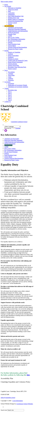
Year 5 (10, 98)
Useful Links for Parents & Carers (17, 60)
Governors (7, 82)
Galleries (10, 78)
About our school (13, 9)
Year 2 (10, 93)
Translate (17, 128)
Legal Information (17, 400)
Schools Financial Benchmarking (17, 47)
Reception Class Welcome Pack (17, 67)
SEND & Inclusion (13, 32)
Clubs (9, 77)
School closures (12, 64)
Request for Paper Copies (15, 49)
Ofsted (10, 24)
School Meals (12, 45)
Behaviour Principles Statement (17, 29)
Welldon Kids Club (13, 18)
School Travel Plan (13, 65)
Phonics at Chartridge (14, 52)
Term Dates (11, 75)
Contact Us (7, 101)
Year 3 (10, 95)
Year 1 (10, 91)
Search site (4, 410)
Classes (6, 88)
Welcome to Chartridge (14, 8)
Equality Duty (12, 34)
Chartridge (19, 122)
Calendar (10, 73)
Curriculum (11, 13)
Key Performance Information (16, 39)
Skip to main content (7, 1)
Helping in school (13, 59)
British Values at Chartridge (16, 19)
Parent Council (12, 68)
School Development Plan (15, 21)
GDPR (10, 36)
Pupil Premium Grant (14, 44)
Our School (7, 6)
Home (6, 4)
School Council (12, 22)
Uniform (10, 54)
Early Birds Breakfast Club (15, 16)
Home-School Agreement (15, 62)
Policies (10, 42)
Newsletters (11, 72)
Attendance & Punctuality (15, 27)
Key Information (9, 26)
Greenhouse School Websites (24, 404)
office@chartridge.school (8, 397)
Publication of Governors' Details (17, 85)
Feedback (11, 57)
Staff (9, 11)
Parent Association (13, 55)
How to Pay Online (13, 37)
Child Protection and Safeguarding (18, 31)
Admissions (11, 14)
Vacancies (11, 80)
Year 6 (10, 100)
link (28, 375)
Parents (6, 50)
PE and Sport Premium (14, 41)
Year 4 (10, 96)
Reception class (12, 90)
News (6, 70)
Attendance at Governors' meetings (18, 87)
